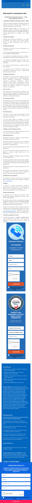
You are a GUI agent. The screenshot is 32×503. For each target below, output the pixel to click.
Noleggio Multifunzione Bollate (22, 388)
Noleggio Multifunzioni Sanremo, (19, 454)
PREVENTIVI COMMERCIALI (10, 382)
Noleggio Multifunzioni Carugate (19, 404)
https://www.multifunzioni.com (9, 211)
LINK (18, 289)
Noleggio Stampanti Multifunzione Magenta (12, 396)
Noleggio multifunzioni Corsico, (13, 399)
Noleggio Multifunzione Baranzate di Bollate (12, 389)
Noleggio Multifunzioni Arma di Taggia (16, 457)
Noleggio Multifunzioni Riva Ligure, (10, 455)
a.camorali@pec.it (8, 180)
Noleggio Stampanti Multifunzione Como (11, 405)
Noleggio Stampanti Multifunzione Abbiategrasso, (17, 395)
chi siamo (13, 427)
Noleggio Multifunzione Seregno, (19, 392)
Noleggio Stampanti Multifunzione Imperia (16, 402)
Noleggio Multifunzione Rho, (9, 388)
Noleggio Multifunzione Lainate (9, 394)
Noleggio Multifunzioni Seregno (12, 408)
